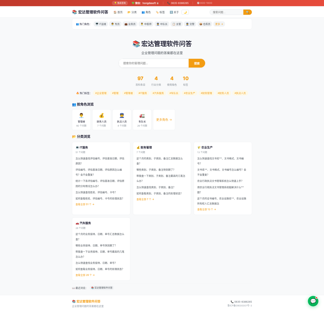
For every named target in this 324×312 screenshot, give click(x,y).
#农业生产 (189, 93)
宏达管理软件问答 (90, 12)
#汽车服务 (158, 93)
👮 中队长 (161, 23)
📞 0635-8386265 (178, 2)
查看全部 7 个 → (145, 199)
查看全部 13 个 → (206, 209)
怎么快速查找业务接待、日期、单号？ (96, 262)
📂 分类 (132, 12)
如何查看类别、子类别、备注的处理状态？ (159, 193)
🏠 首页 (118, 12)
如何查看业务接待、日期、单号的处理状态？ (100, 268)
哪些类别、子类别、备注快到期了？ (156, 169)
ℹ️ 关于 (174, 12)
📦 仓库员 (204, 23)
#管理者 (128, 93)
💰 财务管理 (144, 147)
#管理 (115, 93)
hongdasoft (149, 2)
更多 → (219, 23)
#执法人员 (240, 93)
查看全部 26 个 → (85, 274)
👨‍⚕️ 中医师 (146, 23)
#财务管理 (206, 93)
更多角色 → (164, 119)
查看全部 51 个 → (85, 204)
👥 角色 (146, 12)
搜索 (197, 63)
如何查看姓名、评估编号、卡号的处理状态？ (100, 198)
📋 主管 (176, 23)
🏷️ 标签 (160, 12)
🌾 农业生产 (205, 147)
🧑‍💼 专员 (115, 23)
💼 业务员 (130, 23)
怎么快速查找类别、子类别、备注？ (156, 187)
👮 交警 (190, 23)
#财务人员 (223, 93)
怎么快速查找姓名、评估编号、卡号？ (96, 192)
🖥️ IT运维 (100, 23)
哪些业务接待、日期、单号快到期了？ (96, 245)
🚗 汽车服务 (83, 223)
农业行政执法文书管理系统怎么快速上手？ (220, 180)
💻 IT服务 (82, 147)
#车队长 (174, 93)
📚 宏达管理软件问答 (101, 287)
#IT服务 (143, 93)
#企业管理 (100, 93)
